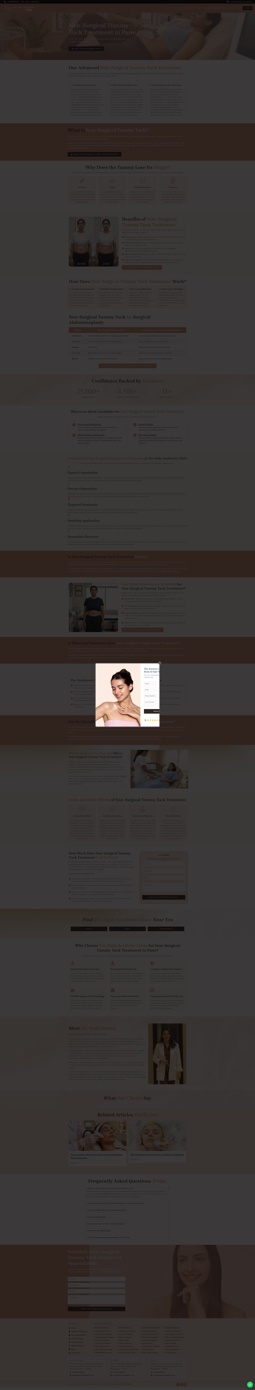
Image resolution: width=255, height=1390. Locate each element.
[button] (250, 1385)
